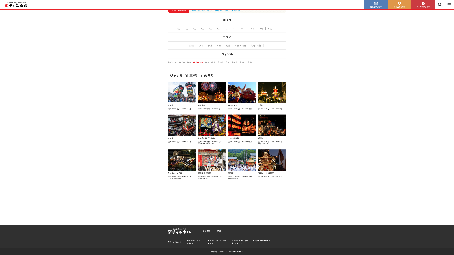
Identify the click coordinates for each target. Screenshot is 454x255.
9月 (243, 28)
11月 (261, 28)
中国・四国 (240, 45)
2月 (186, 28)
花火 (235, 62)
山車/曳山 (199, 62)
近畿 (228, 45)
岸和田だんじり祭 (221, 10)
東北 (201, 45)
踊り (243, 62)
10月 (251, 28)
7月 (227, 28)
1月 (178, 28)
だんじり (173, 62)
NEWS (212, 243)
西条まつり (196, 10)
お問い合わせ (237, 243)
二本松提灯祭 (235, 10)
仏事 (183, 62)
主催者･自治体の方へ (262, 240)
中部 (219, 45)
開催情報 (206, 231)
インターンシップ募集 (218, 240)
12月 (270, 28)
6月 (218, 28)
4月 (202, 28)
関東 (210, 45)
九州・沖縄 (256, 45)
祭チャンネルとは (193, 240)
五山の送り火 (207, 10)
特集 (219, 231)
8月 (235, 28)
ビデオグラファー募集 (240, 240)
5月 (210, 28)
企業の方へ (191, 243)
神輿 (221, 62)
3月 (194, 28)
